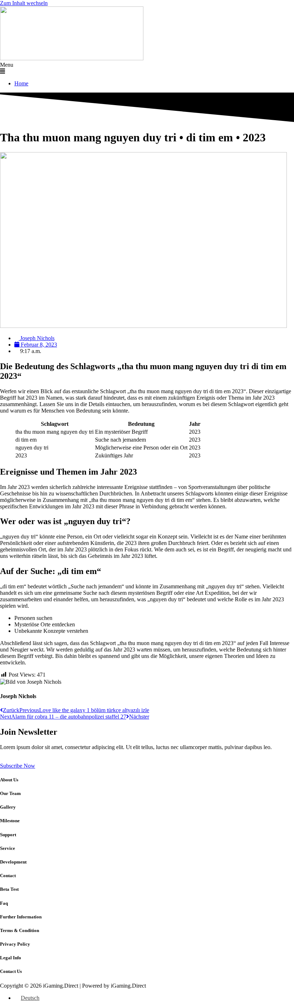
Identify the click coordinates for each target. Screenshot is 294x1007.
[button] (147, 68)
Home (21, 83)
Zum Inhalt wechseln (24, 3)
